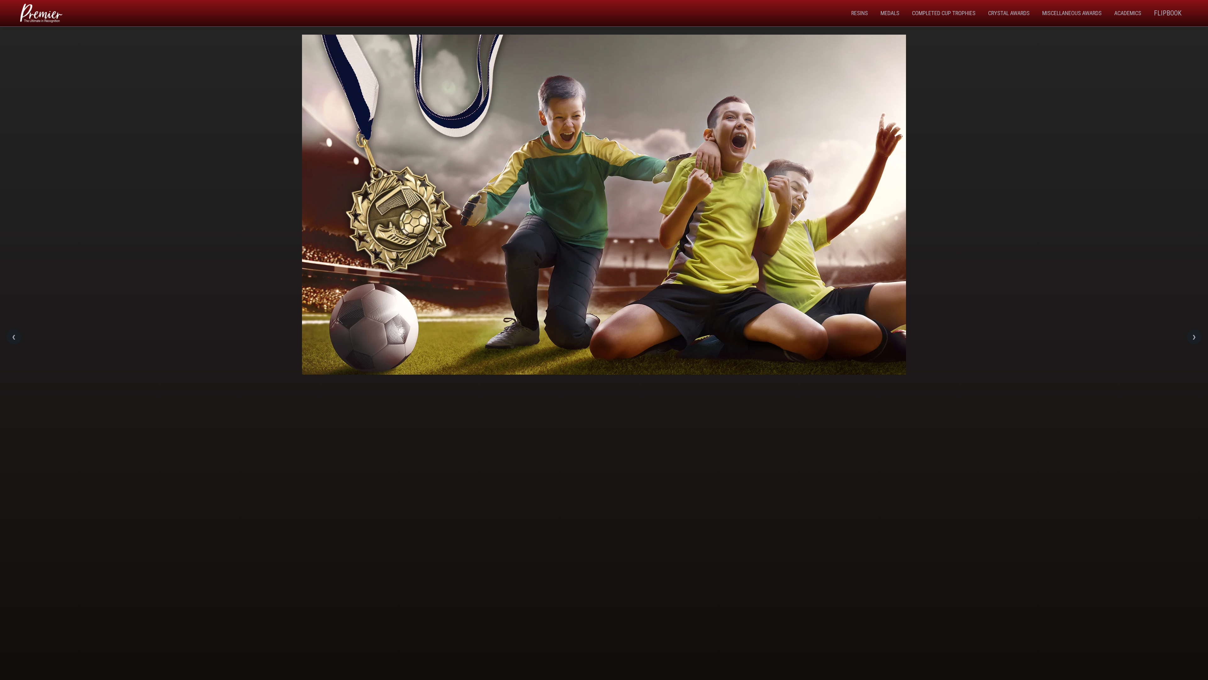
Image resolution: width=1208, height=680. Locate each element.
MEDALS (890, 13)
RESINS (859, 13)
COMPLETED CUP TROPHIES (944, 13)
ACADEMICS (1127, 13)
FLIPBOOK (1168, 13)
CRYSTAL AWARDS (1009, 13)
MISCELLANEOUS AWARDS (1072, 13)
